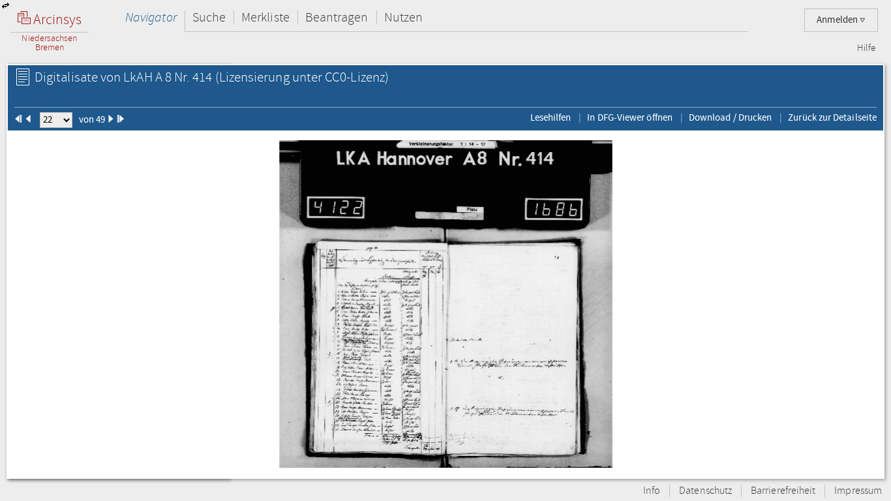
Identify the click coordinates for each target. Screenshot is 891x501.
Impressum (858, 491)
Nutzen (403, 17)
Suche (209, 17)
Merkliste (265, 17)
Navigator (151, 17)
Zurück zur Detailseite (832, 117)
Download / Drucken (730, 117)
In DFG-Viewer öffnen (629, 117)
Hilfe (866, 48)
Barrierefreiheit (783, 491)
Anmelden (838, 20)
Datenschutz (705, 491)
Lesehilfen (550, 117)
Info (651, 491)
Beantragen (337, 17)
